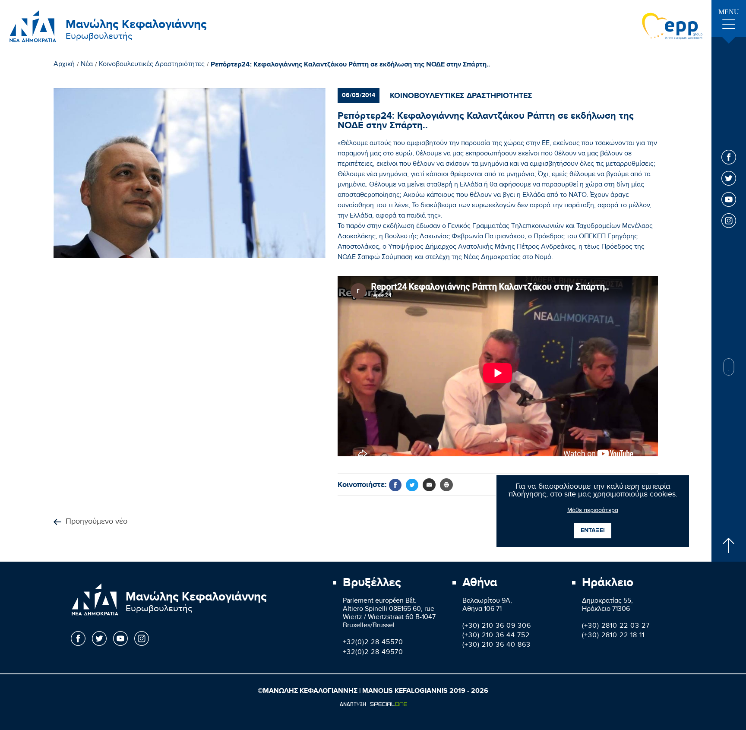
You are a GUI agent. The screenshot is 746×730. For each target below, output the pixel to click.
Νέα (87, 65)
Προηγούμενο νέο (96, 522)
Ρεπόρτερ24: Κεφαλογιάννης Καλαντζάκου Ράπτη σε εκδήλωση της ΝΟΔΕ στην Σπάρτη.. (350, 65)
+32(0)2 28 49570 (373, 653)
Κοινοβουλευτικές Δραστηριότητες (152, 65)
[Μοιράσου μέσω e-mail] (429, 484)
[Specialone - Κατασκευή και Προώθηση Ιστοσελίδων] (373, 704)
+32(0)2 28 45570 (373, 643)
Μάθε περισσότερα (592, 511)
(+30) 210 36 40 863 (496, 646)
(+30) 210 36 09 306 (496, 627)
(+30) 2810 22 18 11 (613, 636)
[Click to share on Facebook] (395, 485)
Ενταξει (593, 530)
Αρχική (64, 65)
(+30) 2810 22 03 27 (616, 627)
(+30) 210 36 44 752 (496, 636)
